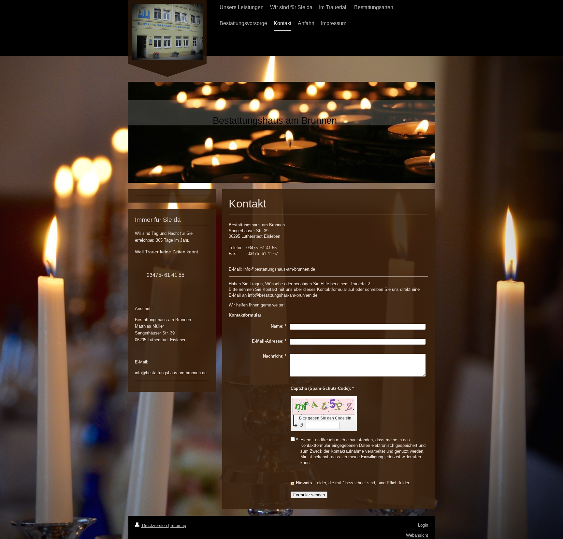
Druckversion (154, 525)
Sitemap (178, 525)
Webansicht (417, 535)
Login (423, 525)
